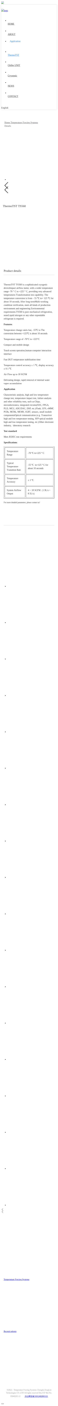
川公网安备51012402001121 (36, 1396)
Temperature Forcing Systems (24, 122)
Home (8, 122)
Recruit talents (10, 1331)
